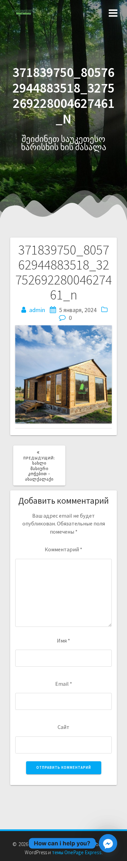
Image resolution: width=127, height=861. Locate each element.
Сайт (63, 727)
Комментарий (63, 549)
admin (37, 310)
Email (63, 683)
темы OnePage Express (77, 852)
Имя (63, 640)
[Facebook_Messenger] (108, 843)
